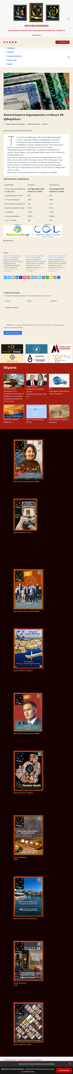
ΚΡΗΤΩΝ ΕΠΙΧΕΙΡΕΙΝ (36, 25)
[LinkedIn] (4, 42)
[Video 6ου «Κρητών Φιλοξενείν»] (14, 411)
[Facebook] (7, 42)
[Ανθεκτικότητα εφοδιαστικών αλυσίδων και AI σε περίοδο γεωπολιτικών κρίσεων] (36, 379)
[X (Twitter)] (10, 42)
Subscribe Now (64, 1070)
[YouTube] (15, 42)
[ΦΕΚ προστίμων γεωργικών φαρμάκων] (59, 411)
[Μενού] (68, 57)
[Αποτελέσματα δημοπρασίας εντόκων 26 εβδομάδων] (15, 263)
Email (30, 301)
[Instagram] (13, 42)
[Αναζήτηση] (68, 18)
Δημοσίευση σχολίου (13, 333)
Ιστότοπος (53, 301)
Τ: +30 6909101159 (62, 42)
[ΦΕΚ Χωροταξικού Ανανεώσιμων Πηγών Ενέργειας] (59, 380)
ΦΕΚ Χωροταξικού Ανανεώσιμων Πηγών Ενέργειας (59, 391)
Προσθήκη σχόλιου (12, 307)
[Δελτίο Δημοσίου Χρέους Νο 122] (36, 411)
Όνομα (8, 301)
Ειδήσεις (44, 124)
